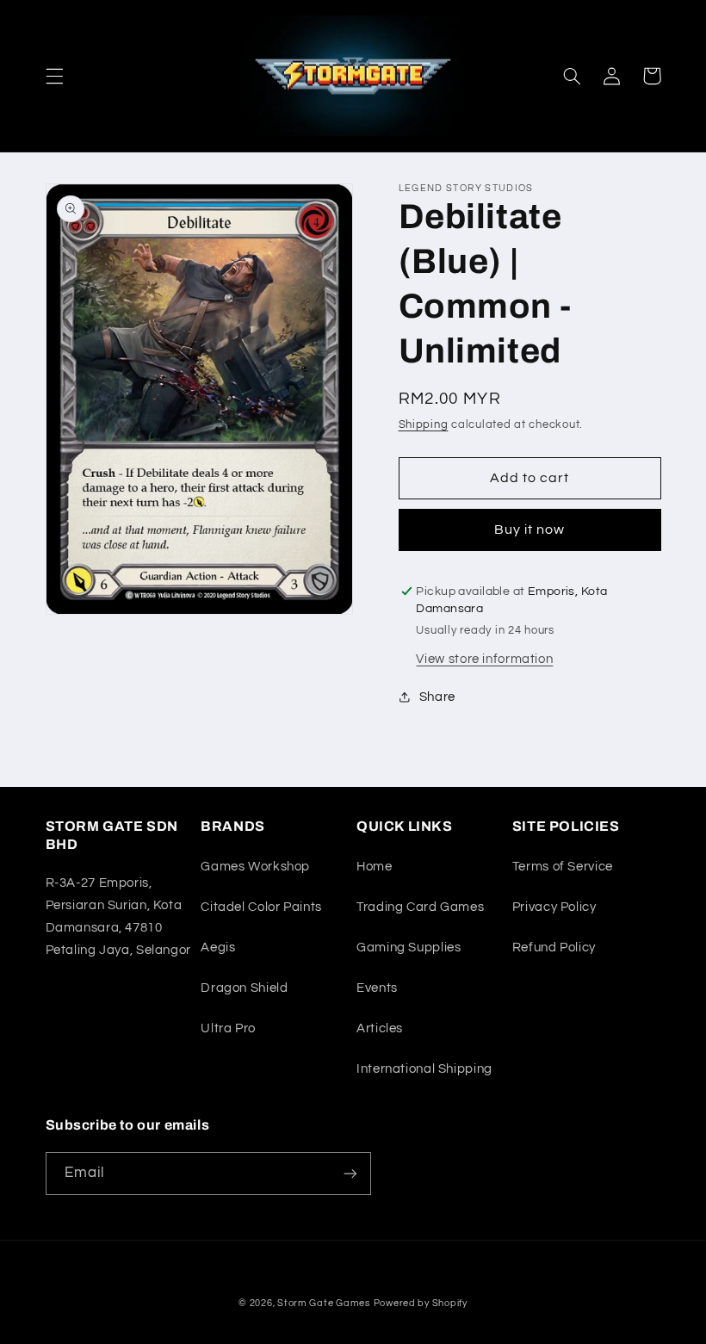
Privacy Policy (554, 907)
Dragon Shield (244, 988)
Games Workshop (255, 866)
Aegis (218, 947)
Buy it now (530, 529)
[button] (54, 76)
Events (377, 988)
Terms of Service (562, 866)
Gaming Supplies (408, 947)
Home (374, 866)
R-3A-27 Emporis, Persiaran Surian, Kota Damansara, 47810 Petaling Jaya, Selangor (119, 916)
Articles (379, 1028)
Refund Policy (554, 947)
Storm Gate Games (323, 1303)
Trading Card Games (420, 907)
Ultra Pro (228, 1028)
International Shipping (424, 1068)
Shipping (424, 424)
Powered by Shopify (421, 1303)
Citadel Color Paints (261, 907)
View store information (484, 659)
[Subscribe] (349, 1173)
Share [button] (437, 697)
